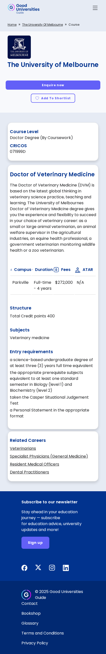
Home (12, 24)
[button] (95, 9)
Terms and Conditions (42, 633)
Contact (29, 603)
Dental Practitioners (29, 472)
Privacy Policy (34, 643)
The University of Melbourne (42, 24)
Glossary (29, 623)
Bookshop (31, 613)
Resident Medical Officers (34, 464)
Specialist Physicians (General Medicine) (49, 456)
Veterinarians (23, 448)
